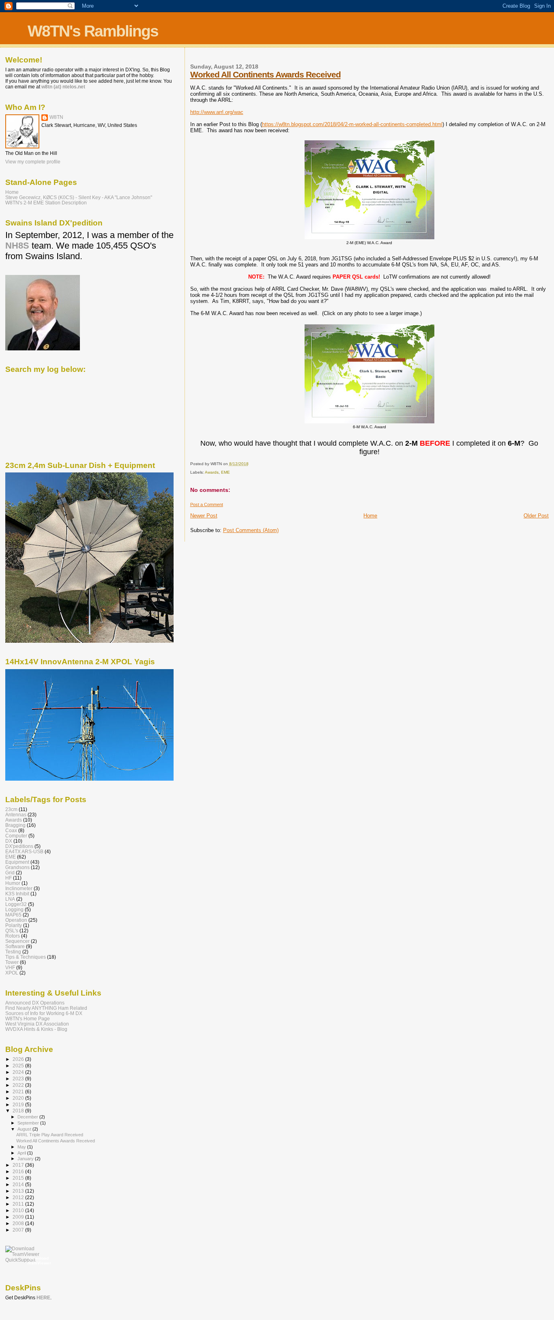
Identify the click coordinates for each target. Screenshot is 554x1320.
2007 (19, 1229)
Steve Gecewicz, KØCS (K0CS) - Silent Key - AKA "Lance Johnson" (78, 197)
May (22, 1146)
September (28, 1122)
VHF (10, 967)
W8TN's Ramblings (93, 31)
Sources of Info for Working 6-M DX (43, 1013)
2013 (19, 1190)
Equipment (17, 862)
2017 (19, 1165)
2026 (19, 1059)
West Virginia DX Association (37, 1023)
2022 (19, 1085)
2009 (19, 1216)
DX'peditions (19, 846)
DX (8, 841)
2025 (19, 1065)
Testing (13, 951)
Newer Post (203, 516)
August (24, 1129)
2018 (19, 1110)
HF (8, 877)
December (28, 1116)
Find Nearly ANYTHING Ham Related (46, 1008)
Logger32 (16, 904)
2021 (19, 1091)
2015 (19, 1177)
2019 (19, 1104)
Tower (12, 962)
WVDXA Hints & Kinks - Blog (36, 1029)
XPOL (11, 972)
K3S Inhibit (17, 893)
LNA (10, 898)
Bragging (15, 825)
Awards (212, 472)
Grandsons (17, 867)
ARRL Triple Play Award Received (49, 1134)
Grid (10, 872)
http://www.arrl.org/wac (216, 112)
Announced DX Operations (34, 1002)
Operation (16, 920)
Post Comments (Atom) (251, 530)
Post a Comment (206, 504)
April (22, 1152)
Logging (14, 909)
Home (370, 516)
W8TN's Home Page (27, 1018)
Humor (12, 883)
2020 (19, 1098)
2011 (19, 1203)
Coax (11, 830)
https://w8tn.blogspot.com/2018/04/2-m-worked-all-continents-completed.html (352, 124)
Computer (16, 835)
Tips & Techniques (25, 956)
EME (225, 472)
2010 (19, 1210)
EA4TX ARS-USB (24, 851)
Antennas (15, 814)
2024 (19, 1072)
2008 (19, 1223)
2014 (19, 1184)
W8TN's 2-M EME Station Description (46, 202)
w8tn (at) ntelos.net (63, 87)
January (26, 1158)
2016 (19, 1171)
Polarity (13, 925)
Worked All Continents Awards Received (265, 74)
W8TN (56, 117)
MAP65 (13, 914)
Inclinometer (18, 888)
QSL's (11, 930)
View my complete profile (32, 162)
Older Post (536, 516)
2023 (19, 1078)
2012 (19, 1197)
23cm (11, 809)
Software (15, 946)
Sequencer (17, 941)
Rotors (12, 935)
